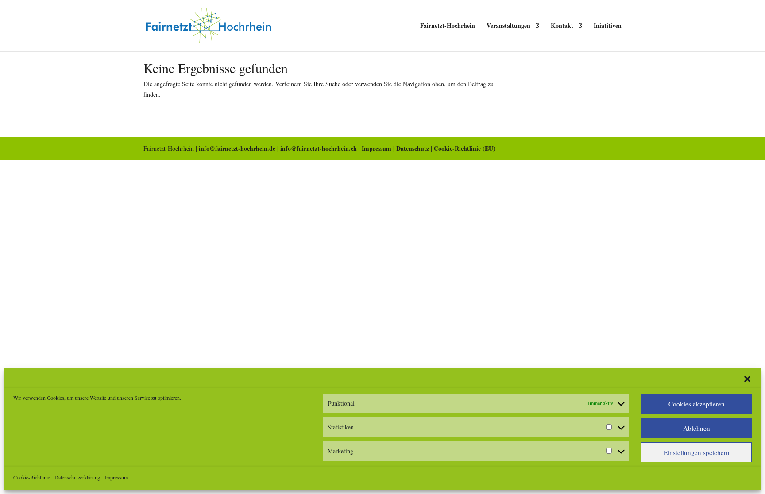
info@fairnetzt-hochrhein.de (237, 148)
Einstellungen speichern (697, 452)
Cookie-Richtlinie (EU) (464, 148)
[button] (747, 379)
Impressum (116, 477)
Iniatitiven (608, 26)
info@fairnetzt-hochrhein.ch (318, 148)
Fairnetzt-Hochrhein (447, 26)
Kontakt (562, 26)
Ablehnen (696, 428)
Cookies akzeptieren (696, 403)
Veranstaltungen (508, 26)
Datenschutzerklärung (77, 477)
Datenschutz (412, 148)
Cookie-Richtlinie (31, 477)
